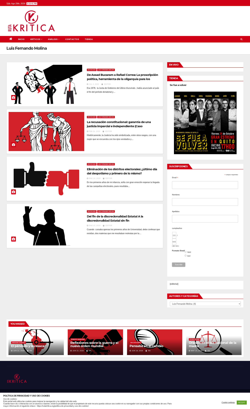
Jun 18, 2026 (137, 351)
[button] (241, 39)
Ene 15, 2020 (95, 226)
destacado (92, 70)
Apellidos (175, 211)
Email (175, 177)
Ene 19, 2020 (95, 178)
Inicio (21, 39)
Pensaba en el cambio (146, 346)
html (189, 252)
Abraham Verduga (18, 342)
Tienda (89, 39)
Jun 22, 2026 (19, 351)
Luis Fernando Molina (106, 70)
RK (30, 351)
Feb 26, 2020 (94, 131)
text (188, 256)
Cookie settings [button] (228, 402)
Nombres (176, 195)
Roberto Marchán (78, 339)
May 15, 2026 (196, 351)
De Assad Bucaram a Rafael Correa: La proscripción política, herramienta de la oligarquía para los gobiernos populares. (122, 79)
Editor (107, 84)
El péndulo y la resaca (27, 346)
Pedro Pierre (195, 339)
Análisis (53, 39)
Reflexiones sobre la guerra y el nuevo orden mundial (94, 344)
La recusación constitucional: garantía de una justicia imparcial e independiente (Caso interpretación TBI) (119, 126)
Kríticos (35, 39)
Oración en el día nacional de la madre (212, 344)
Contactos (72, 39)
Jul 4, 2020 (94, 84)
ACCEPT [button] (241, 403)
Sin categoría (135, 342)
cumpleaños (177, 228)
